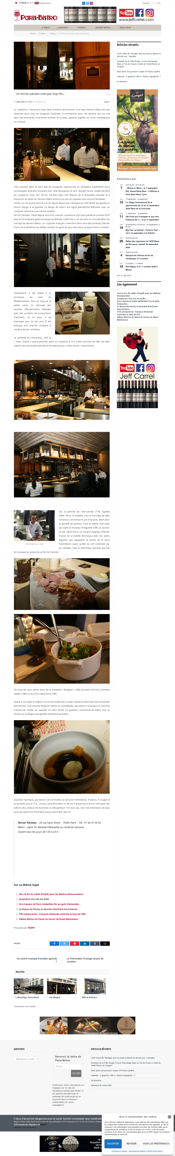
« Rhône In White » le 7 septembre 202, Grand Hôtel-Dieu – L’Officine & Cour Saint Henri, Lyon (142, 191)
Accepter (113, 1144)
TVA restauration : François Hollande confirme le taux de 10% (52, 914)
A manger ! (62, 27)
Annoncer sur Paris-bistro (25, 1127)
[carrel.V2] (137, 407)
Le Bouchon (122, 81)
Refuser (132, 1144)
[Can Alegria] (62, 986)
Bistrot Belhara (89, 997)
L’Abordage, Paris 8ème (27, 997)
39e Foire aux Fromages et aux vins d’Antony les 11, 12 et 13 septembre (142, 218)
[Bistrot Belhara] (95, 986)
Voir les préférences (156, 1144)
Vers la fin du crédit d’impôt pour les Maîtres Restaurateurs (51, 894)
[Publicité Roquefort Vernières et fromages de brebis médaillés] (87, 1144)
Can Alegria (54, 997)
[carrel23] (109, 22)
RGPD (43, 1125)
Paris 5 (107, 102)
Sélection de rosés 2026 (101, 1085)
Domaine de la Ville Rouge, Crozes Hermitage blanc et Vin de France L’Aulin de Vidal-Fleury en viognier (138, 64)
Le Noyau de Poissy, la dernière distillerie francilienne (48, 909)
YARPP (31, 927)
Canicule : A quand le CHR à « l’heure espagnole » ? (139, 76)
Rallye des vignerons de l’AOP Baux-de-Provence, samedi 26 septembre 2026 (143, 244)
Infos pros (125, 27)
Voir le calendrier (124, 275)
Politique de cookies (119, 1151)
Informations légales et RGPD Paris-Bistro (146, 1151)
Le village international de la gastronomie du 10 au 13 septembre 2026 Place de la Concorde (142, 205)
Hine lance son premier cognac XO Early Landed (138, 71)
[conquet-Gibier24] (137, 170)
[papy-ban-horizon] (87, 1025)
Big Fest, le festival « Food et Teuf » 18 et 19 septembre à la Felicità (142, 231)
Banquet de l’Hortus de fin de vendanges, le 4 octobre (139, 257)
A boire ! (81, 27)
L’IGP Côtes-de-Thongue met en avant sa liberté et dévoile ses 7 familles (123, 1058)
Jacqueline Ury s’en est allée (34, 899)
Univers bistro (103, 27)
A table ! (46, 27)
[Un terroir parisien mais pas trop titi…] (62, 66)
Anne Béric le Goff (24, 102)
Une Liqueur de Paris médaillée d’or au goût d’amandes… (50, 904)
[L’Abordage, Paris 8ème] (28, 986)
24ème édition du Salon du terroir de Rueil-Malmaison (48, 919)
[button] (169, 1117)
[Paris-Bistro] (36, 15)
